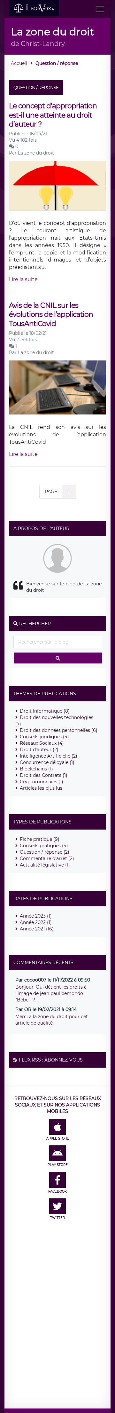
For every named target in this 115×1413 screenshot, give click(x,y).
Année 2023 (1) (36, 916)
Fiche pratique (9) (39, 839)
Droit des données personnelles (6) (58, 730)
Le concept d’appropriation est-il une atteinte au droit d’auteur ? (53, 115)
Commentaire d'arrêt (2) (47, 858)
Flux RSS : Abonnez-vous (51, 1060)
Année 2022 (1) (36, 922)
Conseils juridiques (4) (44, 737)
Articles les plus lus (41, 788)
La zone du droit (36, 153)
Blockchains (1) (36, 769)
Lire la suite (23, 279)
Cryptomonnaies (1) (41, 782)
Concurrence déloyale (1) (47, 762)
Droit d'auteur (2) (39, 749)
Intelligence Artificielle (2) (48, 756)
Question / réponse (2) (44, 852)
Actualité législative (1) (45, 865)
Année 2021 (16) (37, 929)
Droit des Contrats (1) (43, 775)
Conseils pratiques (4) (44, 846)
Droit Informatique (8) (45, 711)
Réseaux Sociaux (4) (42, 743)
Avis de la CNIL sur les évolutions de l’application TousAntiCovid (51, 314)
